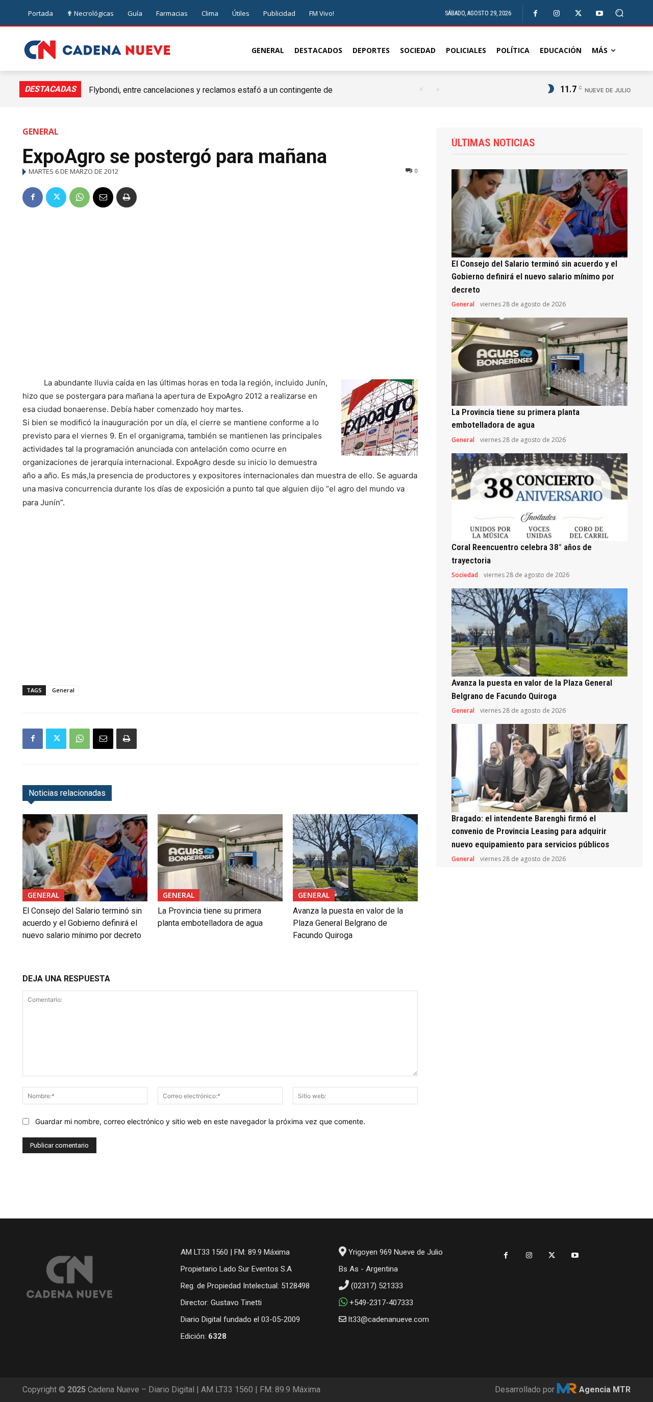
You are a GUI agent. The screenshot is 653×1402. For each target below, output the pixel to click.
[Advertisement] (220, 294)
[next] (437, 89)
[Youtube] (600, 13)
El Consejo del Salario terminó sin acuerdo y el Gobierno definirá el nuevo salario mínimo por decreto (82, 923)
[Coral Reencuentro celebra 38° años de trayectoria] (539, 497)
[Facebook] (535, 13)
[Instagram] (557, 13)
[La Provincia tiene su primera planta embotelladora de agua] (220, 857)
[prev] (421, 89)
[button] (620, 13)
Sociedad (464, 575)
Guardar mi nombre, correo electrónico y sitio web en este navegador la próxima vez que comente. (200, 1121)
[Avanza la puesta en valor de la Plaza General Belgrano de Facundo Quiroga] (355, 857)
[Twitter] (578, 13)
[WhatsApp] (79, 197)
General (40, 131)
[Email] (103, 197)
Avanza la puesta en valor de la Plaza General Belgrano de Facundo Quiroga (348, 923)
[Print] (126, 197)
